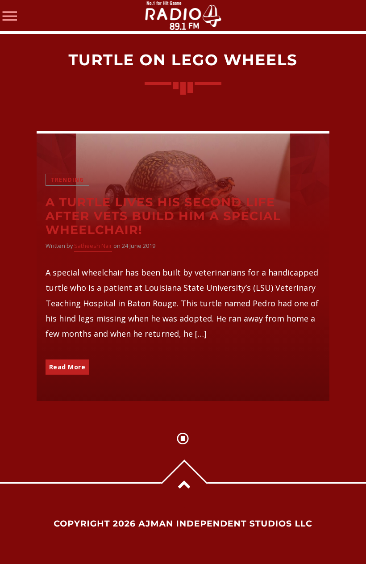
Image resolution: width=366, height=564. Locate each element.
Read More (67, 367)
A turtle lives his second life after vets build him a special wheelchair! (163, 216)
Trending (67, 180)
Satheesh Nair (93, 246)
